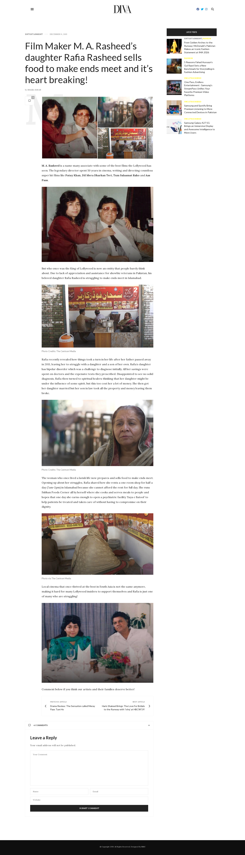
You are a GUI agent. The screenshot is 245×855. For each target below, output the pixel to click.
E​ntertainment (34, 34)
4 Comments (41, 725)
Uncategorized (192, 78)
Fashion (206, 39)
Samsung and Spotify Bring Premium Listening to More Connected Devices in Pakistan (200, 109)
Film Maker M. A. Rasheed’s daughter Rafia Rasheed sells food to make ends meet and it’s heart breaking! (89, 62)
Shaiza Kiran (34, 90)
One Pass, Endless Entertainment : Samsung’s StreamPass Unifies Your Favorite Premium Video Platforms (198, 88)
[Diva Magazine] (122, 9)
